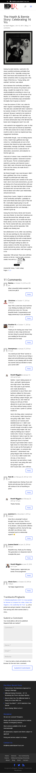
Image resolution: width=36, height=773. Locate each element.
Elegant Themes (17, 768)
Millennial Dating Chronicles (20, 758)
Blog (26, 26)
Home (7, 756)
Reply (29, 294)
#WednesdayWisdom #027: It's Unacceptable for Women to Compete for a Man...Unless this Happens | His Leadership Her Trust (18, 602)
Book (19, 760)
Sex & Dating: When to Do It (13, 708)
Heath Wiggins (9, 26)
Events (7, 758)
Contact (25, 760)
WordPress (18, 770)
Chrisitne (11, 301)
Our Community (24, 756)
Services (13, 756)
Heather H (12, 325)
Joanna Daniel (13, 545)
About (8, 760)
